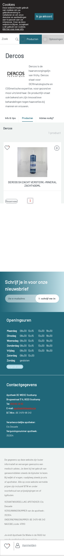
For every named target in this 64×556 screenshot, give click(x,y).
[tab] (11, 119)
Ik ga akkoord (44, 16)
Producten (32, 39)
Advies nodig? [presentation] (46, 118)
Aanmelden (29, 545)
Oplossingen (56, 39)
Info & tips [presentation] (10, 118)
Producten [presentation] (27, 118)
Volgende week (15, 366)
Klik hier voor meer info (13, 29)
